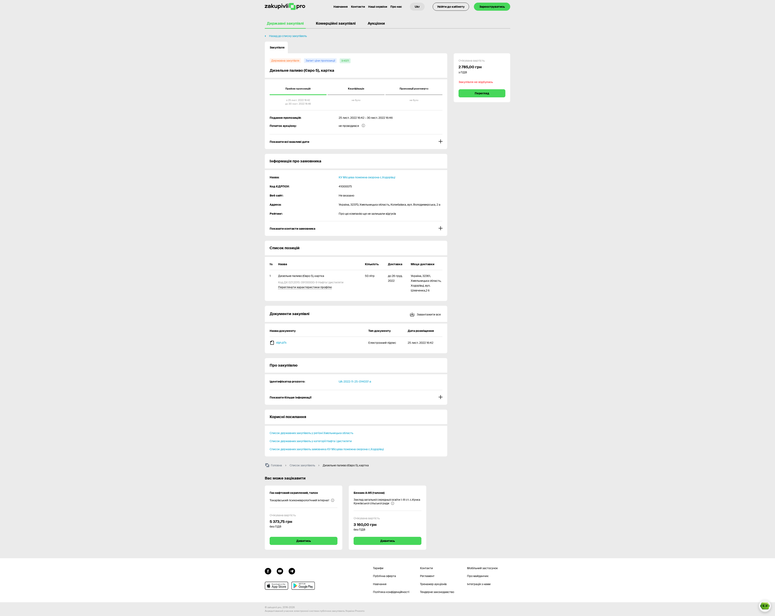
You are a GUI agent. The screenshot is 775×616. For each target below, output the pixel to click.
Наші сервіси (377, 6)
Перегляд (482, 93)
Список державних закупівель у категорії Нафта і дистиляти (311, 441)
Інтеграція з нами (479, 584)
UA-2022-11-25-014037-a (355, 381)
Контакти (358, 6)
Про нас (396, 6)
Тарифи (378, 568)
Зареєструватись (492, 6)
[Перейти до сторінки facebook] (268, 571)
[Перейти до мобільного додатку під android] (303, 586)
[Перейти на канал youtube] (280, 571)
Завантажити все (428, 314)
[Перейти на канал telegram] (292, 571)
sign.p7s (281, 342)
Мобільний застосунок (482, 568)
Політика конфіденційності (391, 592)
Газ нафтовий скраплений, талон (294, 493)
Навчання (340, 6)
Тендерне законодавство (437, 592)
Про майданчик (478, 576)
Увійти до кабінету (451, 6)
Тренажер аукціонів (433, 584)
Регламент (427, 576)
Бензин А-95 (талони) (369, 493)
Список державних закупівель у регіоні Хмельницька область (311, 433)
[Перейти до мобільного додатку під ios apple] (276, 586)
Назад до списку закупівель (288, 36)
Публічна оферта (384, 576)
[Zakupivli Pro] (285, 6)
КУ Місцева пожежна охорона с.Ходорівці (367, 177)
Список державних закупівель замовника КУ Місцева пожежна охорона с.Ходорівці (327, 449)
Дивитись (303, 541)
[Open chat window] (765, 606)
